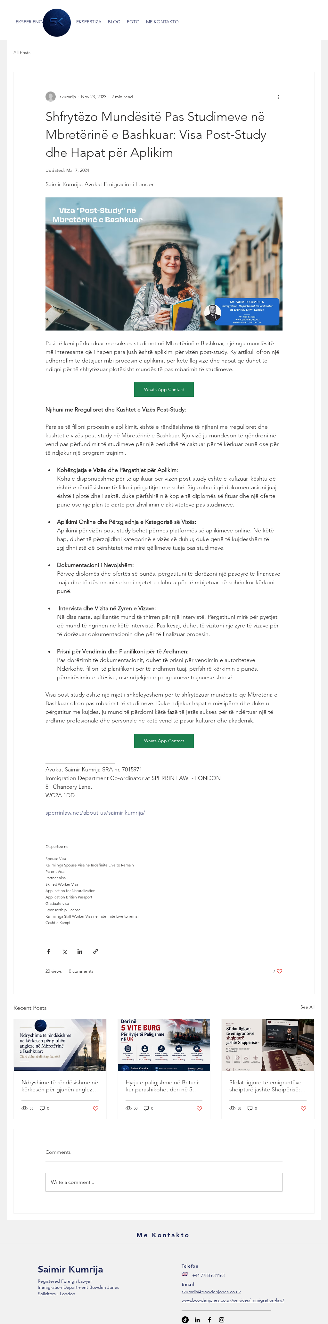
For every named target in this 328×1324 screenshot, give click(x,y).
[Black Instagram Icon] (221, 1319)
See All (307, 1007)
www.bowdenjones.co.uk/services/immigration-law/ (233, 1300)
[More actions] (279, 96)
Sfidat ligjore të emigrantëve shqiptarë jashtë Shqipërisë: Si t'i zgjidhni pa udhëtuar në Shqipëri (267, 1086)
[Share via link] (96, 951)
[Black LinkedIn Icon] (197, 1319)
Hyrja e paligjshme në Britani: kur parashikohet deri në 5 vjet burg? (163, 1086)
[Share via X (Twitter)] (64, 951)
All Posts (21, 52)
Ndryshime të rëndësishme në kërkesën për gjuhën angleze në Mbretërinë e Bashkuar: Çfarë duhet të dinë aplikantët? (59, 1086)
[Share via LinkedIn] (80, 951)
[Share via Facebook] (48, 951)
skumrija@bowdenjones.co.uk (211, 1292)
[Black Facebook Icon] (209, 1319)
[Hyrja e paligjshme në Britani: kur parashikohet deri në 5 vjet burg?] (164, 1045)
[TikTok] (185, 1319)
